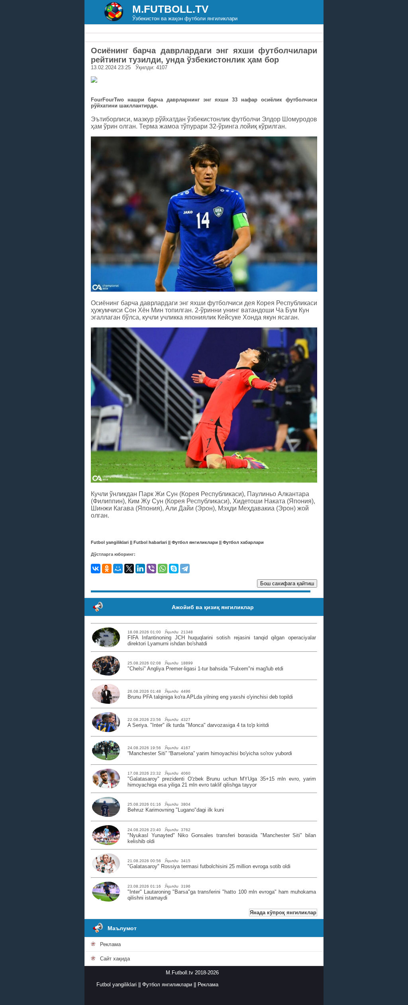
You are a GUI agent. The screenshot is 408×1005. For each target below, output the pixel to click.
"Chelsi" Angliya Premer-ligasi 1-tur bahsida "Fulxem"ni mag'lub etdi (205, 669)
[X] (129, 568)
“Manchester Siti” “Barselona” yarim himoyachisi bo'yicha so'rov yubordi (210, 753)
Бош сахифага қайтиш (287, 583)
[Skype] (173, 568)
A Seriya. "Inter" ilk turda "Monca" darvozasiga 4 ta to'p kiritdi (198, 725)
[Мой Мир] (118, 568)
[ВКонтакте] (95, 568)
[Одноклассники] (107, 568)
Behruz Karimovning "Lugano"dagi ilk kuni (176, 810)
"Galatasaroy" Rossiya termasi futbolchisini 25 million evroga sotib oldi (209, 866)
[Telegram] (185, 568)
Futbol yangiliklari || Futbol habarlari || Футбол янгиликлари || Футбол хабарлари (177, 542)
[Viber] (151, 568)
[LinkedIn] (140, 568)
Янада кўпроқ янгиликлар (283, 912)
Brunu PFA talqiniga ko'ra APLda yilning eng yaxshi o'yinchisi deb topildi (210, 697)
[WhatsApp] (162, 568)
